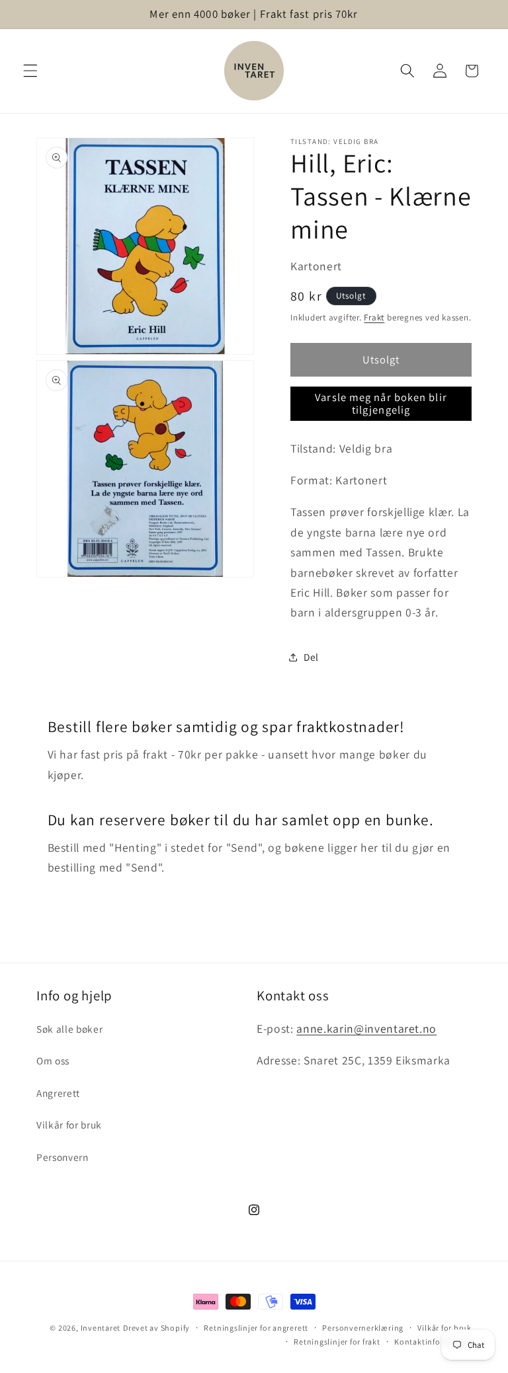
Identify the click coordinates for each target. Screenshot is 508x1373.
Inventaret (101, 1328)
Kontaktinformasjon (433, 1342)
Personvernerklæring (362, 1328)
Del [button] (311, 656)
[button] (30, 71)
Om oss (52, 1060)
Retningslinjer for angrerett (256, 1328)
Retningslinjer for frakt (337, 1342)
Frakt (374, 317)
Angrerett (58, 1092)
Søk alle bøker (69, 1028)
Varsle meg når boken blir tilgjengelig (381, 404)
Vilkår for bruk (69, 1124)
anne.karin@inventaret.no (366, 1028)
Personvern (62, 1157)
